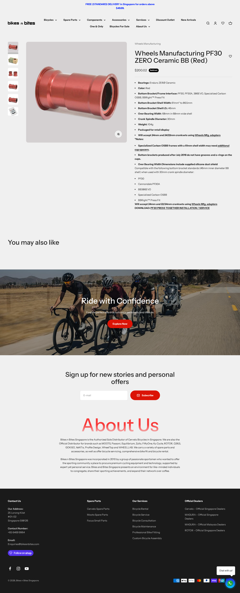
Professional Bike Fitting (146, 532)
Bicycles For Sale (119, 26)
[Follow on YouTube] (26, 568)
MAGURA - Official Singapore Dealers (201, 516)
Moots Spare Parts (97, 514)
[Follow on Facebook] (10, 568)
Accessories (119, 19)
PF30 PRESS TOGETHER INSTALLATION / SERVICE (180, 208)
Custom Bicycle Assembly (147, 538)
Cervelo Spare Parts (98, 508)
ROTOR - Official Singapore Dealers (205, 530)
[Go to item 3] (13, 73)
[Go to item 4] (13, 86)
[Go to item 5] (13, 100)
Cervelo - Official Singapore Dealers (205, 508)
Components (94, 19)
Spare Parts (70, 19)
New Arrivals (188, 19)
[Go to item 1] (13, 47)
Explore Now (120, 323)
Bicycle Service (140, 514)
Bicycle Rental (140, 508)
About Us (141, 26)
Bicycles (49, 19)
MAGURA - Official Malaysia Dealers (205, 524)
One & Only (96, 26)
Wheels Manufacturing (148, 43)
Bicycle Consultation (144, 520)
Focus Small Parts (97, 520)
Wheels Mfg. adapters (208, 135)
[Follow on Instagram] (18, 568)
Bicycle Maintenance (144, 526)
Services (141, 19)
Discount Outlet (165, 19)
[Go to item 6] (13, 112)
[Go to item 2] (13, 60)
